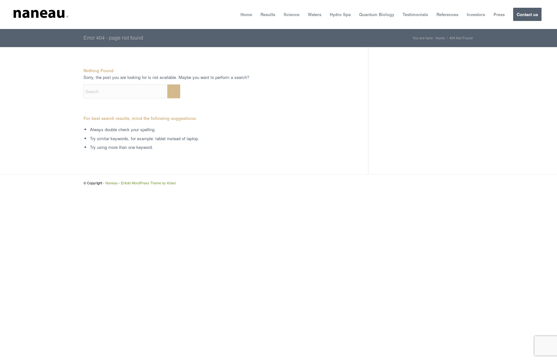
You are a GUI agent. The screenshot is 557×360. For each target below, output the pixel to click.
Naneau (111, 182)
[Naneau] (40, 14)
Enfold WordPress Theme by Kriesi (148, 182)
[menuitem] (246, 14)
